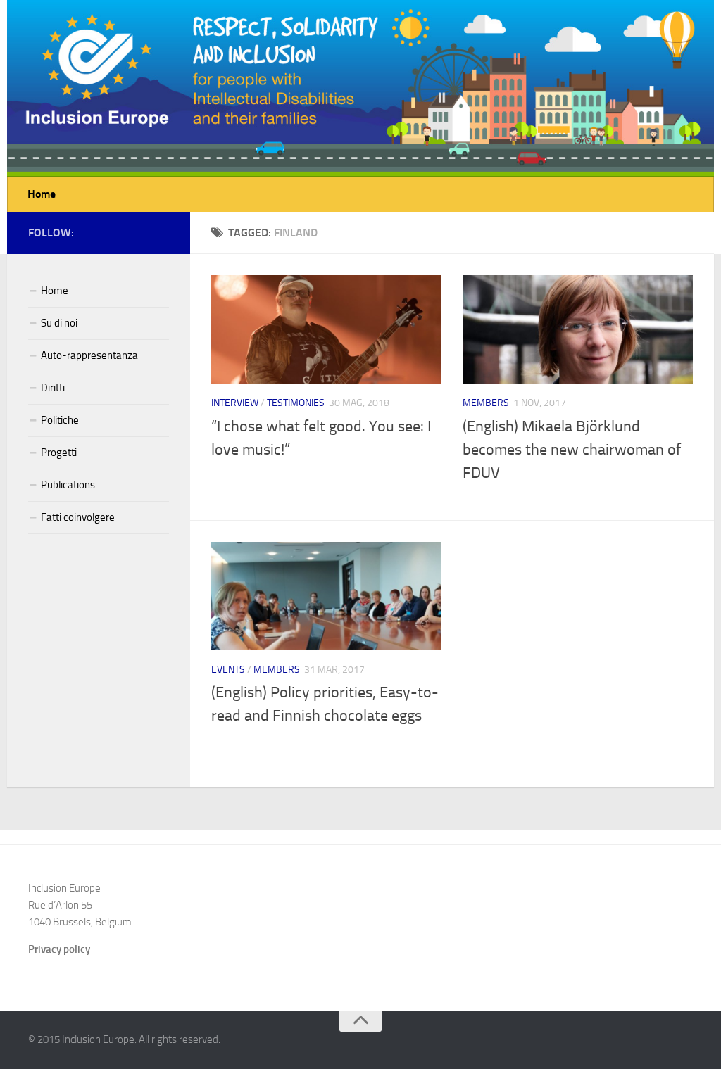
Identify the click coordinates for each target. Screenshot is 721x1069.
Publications (68, 485)
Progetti (59, 452)
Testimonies (296, 403)
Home (41, 194)
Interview (234, 403)
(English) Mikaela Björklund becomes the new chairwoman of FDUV (572, 449)
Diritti (53, 387)
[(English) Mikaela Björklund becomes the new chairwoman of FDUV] (578, 329)
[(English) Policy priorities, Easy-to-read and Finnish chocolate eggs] (326, 596)
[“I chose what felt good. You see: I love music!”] (326, 329)
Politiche (60, 420)
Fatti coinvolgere (78, 517)
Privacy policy (59, 949)
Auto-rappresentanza (89, 355)
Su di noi (59, 323)
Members (486, 403)
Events (228, 670)
